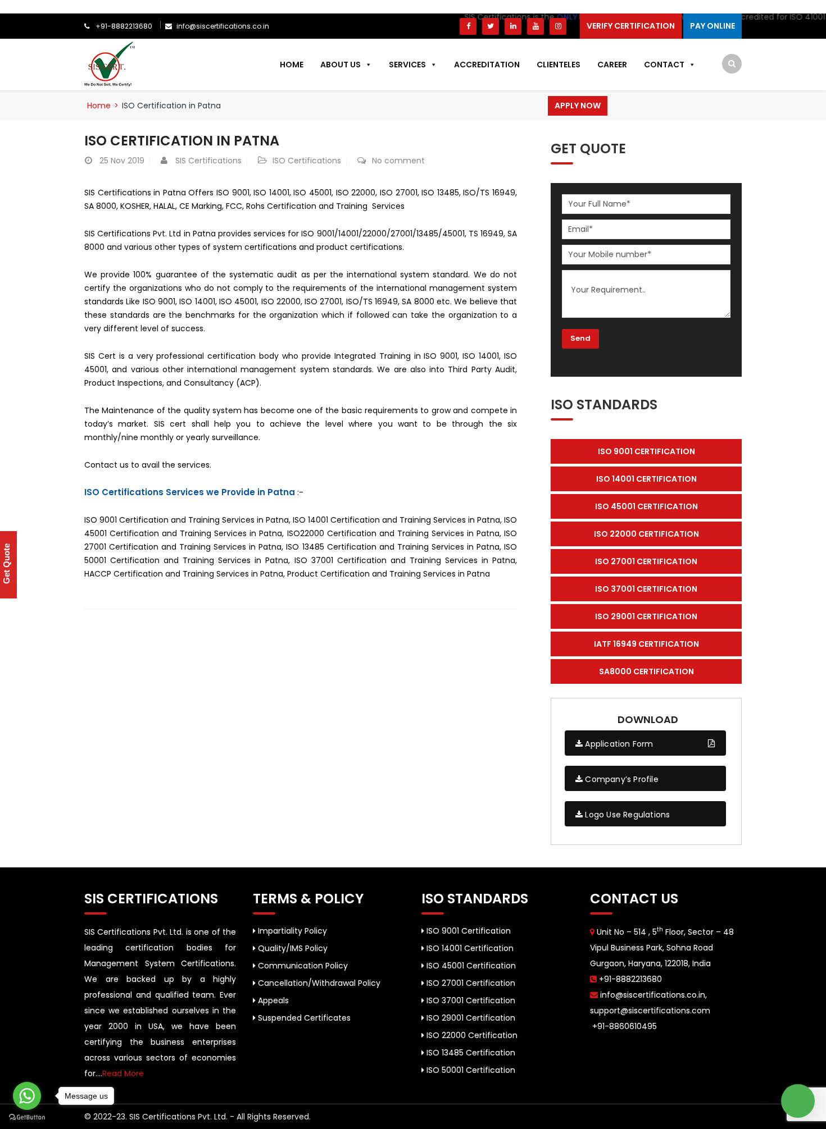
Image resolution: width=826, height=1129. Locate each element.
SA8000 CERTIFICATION (646, 671)
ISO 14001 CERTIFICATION (646, 478)
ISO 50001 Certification (469, 1070)
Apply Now (578, 105)
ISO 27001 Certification (469, 983)
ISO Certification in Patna (181, 140)
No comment (398, 160)
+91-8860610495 (623, 1026)
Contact (664, 64)
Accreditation (487, 64)
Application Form (618, 743)
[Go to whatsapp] (27, 1096)
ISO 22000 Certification (471, 1035)
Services (407, 64)
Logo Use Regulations (626, 814)
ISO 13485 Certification (469, 1052)
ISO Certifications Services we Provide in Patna (189, 492)
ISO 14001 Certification (469, 948)
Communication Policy (302, 965)
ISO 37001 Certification (469, 1000)
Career (612, 64)
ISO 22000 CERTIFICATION (646, 534)
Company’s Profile (621, 779)
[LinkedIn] (513, 26)
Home (291, 64)
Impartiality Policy (291, 930)
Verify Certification (631, 25)
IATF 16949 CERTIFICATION (646, 644)
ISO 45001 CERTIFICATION (646, 506)
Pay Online (712, 25)
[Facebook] (468, 26)
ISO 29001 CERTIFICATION (646, 616)
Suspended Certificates (303, 1017)
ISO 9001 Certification (467, 930)
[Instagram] (558, 26)
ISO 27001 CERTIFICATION (646, 561)
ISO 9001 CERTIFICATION (646, 451)
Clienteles (558, 64)
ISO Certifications (307, 160)
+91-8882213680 (123, 26)
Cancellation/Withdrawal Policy (318, 983)
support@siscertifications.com (650, 1010)
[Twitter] (490, 26)
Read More (123, 1073)
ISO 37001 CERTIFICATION (646, 589)
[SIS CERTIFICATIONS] (109, 63)
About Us (340, 64)
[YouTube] (535, 26)
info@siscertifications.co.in (222, 26)
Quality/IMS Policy (292, 948)
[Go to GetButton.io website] (27, 1117)
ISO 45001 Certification (470, 965)
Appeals (272, 1000)
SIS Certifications (208, 160)
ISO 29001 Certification (469, 1017)
